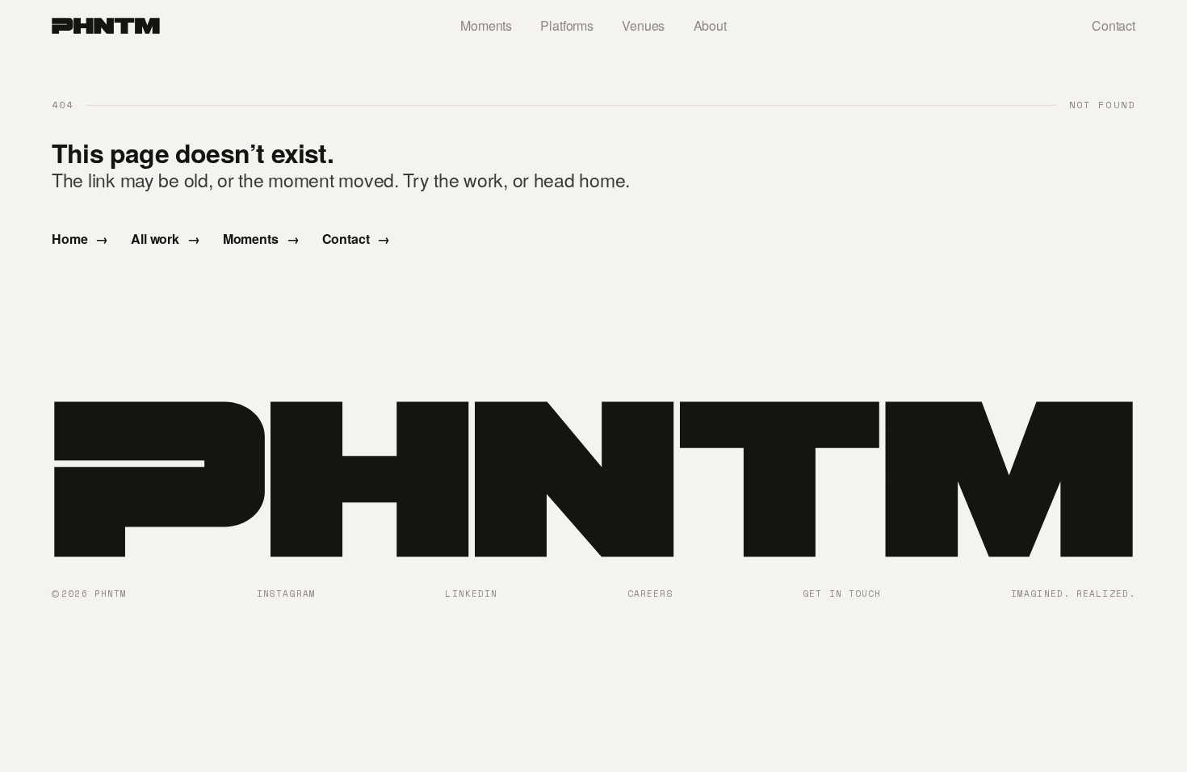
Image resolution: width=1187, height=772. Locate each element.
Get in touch (842, 593)
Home (80, 238)
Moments (486, 25)
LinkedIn (471, 593)
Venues (643, 25)
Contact (1113, 25)
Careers (650, 593)
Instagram (286, 593)
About (710, 25)
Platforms (567, 25)
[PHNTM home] (106, 26)
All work (165, 238)
